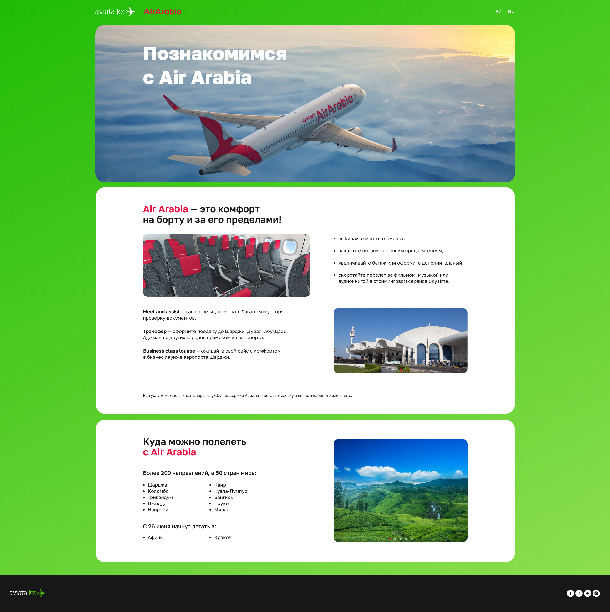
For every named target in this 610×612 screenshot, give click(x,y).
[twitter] (579, 596)
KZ (498, 11)
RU (511, 11)
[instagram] (596, 596)
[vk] (587, 596)
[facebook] (570, 596)
